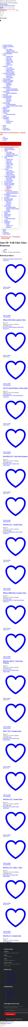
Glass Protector (7, 87)
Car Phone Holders (11, 104)
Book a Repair (6, 129)
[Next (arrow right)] (2, 1026)
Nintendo (8, 83)
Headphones (6, 91)
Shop (4, 126)
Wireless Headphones (11, 93)
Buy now (9, 325)
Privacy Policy (10, 973)
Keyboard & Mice (10, 74)
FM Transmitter (7, 79)
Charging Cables (10, 50)
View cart (3, 1023)
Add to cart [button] (6, 260)
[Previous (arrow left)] (0, 1026)
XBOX (8, 86)
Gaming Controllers (8, 81)
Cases (4, 55)
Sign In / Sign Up (11, 992)
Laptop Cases (9, 62)
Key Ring (5, 94)
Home (4, 125)
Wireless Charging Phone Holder (14, 105)
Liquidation (15, 132)
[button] (1, 7)
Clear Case (9, 57)
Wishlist (9, 978)
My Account (10, 990)
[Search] (18, 10)
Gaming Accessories (8, 80)
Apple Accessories (7, 45)
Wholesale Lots (6, 132)
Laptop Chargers (10, 69)
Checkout (5, 138)
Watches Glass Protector (12, 90)
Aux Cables (9, 49)
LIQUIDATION (7, 97)
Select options (6, 465)
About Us (9, 998)
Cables (4, 48)
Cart (4, 137)
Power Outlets (9, 77)
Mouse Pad (9, 76)
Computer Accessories (8, 73)
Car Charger (9, 67)
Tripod (4, 115)
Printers (5, 108)
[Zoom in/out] (0, 1025)
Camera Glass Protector (12, 88)
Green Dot (8, 100)
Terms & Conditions (12, 980)
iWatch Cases (9, 60)
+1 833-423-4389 (5, 238)
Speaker (5, 113)
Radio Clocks (6, 110)
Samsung (8, 122)
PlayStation (9, 84)
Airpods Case (9, 56)
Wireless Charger (10, 72)
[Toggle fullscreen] (2, 1025)
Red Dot (8, 101)
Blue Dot (8, 98)
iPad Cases (9, 59)
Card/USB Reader (7, 53)
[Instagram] (4, 1018)
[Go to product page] (15, 259)
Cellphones (6, 118)
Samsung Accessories (8, 46)
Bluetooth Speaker (10, 114)
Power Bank (6, 107)
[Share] (3, 1025)
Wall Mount (6, 117)
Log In (4, 140)
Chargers (5, 66)
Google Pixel (9, 121)
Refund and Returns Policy (13, 975)
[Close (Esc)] (5, 1025)
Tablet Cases (9, 64)
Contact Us (6, 128)
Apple (7, 120)
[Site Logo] (3, 4)
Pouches (8, 63)
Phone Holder (6, 103)
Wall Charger (9, 70)
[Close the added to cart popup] (11, 1023)
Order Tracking (10, 983)
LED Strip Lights (7, 96)
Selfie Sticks (6, 111)
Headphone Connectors (12, 52)
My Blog (9, 995)
